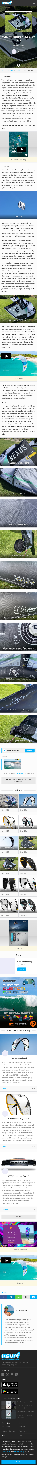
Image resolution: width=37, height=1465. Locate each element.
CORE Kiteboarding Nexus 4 (9, 869)
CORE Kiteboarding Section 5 (9, 848)
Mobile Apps (23, 1431)
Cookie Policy (6, 1452)
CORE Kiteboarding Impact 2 (9, 890)
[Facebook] (3, 1375)
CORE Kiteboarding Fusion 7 (18, 1176)
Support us (29, 750)
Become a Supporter (8, 1431)
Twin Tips (5, 1209)
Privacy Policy (19, 1452)
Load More (19, 1216)
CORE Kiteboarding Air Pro (9, 827)
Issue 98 (20, 773)
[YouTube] (16, 1375)
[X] (7, 1375)
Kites (4, 1089)
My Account (5, 1426)
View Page (21, 969)
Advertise (22, 1426)
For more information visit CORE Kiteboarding (19, 780)
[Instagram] (12, 1375)
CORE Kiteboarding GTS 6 (9, 911)
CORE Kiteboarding (24, 962)
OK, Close (18, 1461)
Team (20, 1436)
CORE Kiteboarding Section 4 (9, 806)
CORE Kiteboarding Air (18, 1058)
